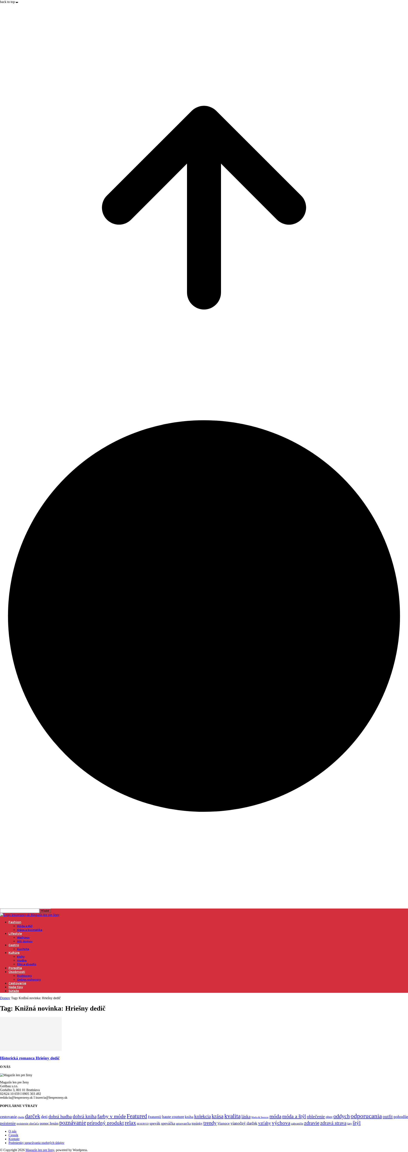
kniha (189, 1117)
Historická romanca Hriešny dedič (30, 1058)
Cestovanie (17, 983)
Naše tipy (15, 987)
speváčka (168, 1123)
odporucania (366, 1116)
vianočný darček (244, 1123)
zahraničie (297, 1123)
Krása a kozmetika (29, 929)
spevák (155, 1123)
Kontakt (13, 1139)
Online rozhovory (29, 979)
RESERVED (143, 1124)
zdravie (311, 1123)
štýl (357, 1123)
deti (44, 1116)
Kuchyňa (23, 949)
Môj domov (25, 941)
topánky (197, 1123)
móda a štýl (294, 1116)
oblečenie (316, 1116)
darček (32, 1116)
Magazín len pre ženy (40, 1150)
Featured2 (154, 1117)
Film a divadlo (26, 964)
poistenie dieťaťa (28, 1123)
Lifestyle (15, 933)
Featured (137, 1116)
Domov (5, 998)
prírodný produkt (105, 1123)
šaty (349, 1123)
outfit (388, 1116)
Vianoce (223, 1123)
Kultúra (14, 953)
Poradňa (15, 968)
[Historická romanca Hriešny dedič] (31, 1050)
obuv (329, 1117)
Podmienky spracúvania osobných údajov (36, 1143)
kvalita (232, 1116)
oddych (341, 1116)
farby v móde (111, 1116)
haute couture (173, 1116)
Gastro (13, 945)
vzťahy (264, 1123)
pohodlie (401, 1116)
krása (218, 1116)
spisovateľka (183, 1123)
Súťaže (13, 991)
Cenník (13, 1135)
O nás (12, 1131)
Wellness (23, 937)
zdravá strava (333, 1123)
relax (130, 1123)
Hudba (22, 960)
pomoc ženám (49, 1123)
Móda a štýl (25, 926)
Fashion (14, 922)
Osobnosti (16, 972)
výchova (281, 1123)
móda (275, 1116)
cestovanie (8, 1116)
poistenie (8, 1123)
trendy (210, 1123)
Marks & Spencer (260, 1117)
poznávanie (72, 1123)
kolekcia (202, 1116)
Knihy (21, 956)
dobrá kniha (84, 1116)
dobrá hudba (60, 1116)
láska (246, 1116)
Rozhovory (24, 975)
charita (21, 1117)
